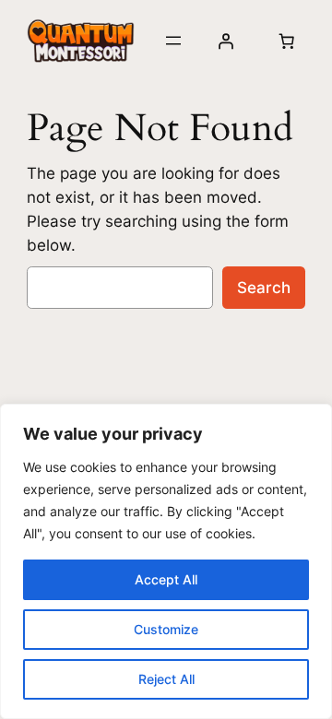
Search (263, 287)
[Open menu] (173, 40)
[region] (166, 561)
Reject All (166, 679)
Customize (166, 629)
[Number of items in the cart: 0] (286, 40)
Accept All (166, 579)
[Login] (226, 40)
